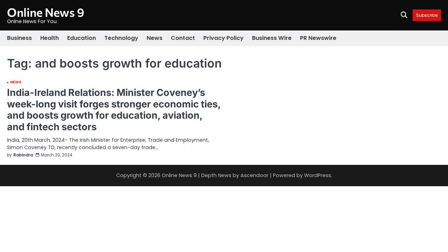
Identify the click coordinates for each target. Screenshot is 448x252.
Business (19, 38)
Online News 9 (45, 12)
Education (81, 38)
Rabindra (23, 155)
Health (49, 38)
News (154, 38)
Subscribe (427, 15)
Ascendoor (254, 175)
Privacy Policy (223, 38)
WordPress (317, 175)
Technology (121, 38)
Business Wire (272, 38)
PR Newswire (318, 38)
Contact (183, 38)
